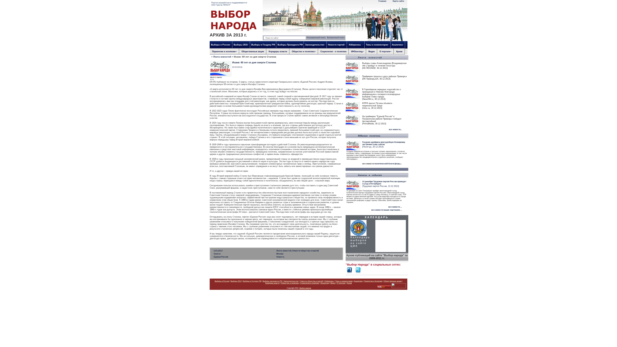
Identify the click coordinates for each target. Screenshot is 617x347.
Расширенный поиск (316, 37)
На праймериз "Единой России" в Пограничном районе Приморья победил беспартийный (381, 118)
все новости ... (395, 207)
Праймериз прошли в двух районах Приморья (384, 76)
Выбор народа (305, 288)
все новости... (395, 129)
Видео (371, 51)
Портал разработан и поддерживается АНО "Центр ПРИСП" (229, 4)
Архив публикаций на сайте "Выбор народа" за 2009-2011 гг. (377, 257)
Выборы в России (222, 281)
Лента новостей (222, 56)
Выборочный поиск (335, 37)
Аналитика (358, 281)
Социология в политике (309, 283)
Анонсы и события (370, 175)
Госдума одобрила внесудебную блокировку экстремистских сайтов (383, 143)
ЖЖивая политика (369, 136)
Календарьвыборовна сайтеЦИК (360, 241)
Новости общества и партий (311, 281)
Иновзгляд (325, 283)
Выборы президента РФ (272, 281)
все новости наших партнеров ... (386, 210)
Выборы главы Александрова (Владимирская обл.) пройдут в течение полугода (384, 64)
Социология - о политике (333, 51)
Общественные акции (252, 51)
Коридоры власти (278, 51)
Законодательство (291, 281)
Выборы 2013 (236, 281)
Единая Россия (221, 257)
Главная (382, 1)
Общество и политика (290, 283)
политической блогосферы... (388, 164)
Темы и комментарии (344, 281)
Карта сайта (398, 1)
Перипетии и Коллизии (373, 281)
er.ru (212, 79)
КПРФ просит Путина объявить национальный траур (377, 104)
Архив (399, 51)
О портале (341, 283)
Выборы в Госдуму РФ (263, 45)
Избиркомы (329, 281)
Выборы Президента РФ (290, 45)
